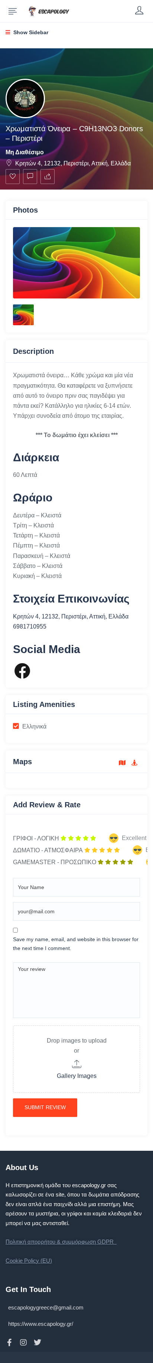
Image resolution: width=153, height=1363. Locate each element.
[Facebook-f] (9, 1342)
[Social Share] (47, 176)
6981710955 (29, 626)
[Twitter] (37, 1342)
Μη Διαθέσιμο (25, 152)
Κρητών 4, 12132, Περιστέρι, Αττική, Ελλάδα (73, 163)
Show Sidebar (30, 32)
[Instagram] (23, 1342)
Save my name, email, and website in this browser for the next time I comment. (76, 943)
